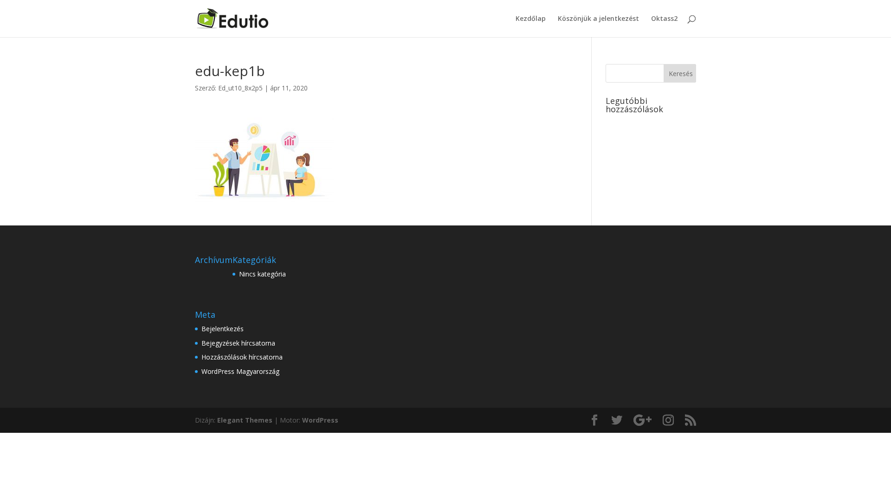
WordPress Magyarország (240, 371)
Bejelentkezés (222, 328)
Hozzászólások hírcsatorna (242, 357)
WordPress (320, 420)
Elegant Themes (244, 420)
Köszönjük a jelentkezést (598, 19)
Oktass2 (664, 19)
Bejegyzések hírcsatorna (238, 343)
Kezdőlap (531, 19)
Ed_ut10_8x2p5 (240, 88)
